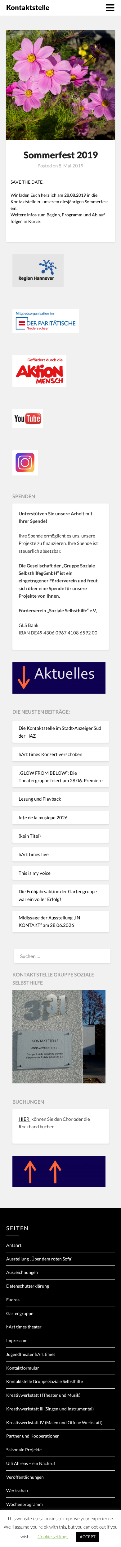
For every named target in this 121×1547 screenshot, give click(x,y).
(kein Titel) (30, 836)
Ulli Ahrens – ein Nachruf (30, 1463)
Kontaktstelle (27, 7)
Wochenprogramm (24, 1504)
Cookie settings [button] (53, 1536)
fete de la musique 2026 (43, 817)
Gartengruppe (19, 1313)
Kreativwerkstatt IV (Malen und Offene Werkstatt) (54, 1422)
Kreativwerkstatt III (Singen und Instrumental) (50, 1408)
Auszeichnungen (22, 1272)
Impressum (17, 1340)
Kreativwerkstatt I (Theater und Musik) (43, 1395)
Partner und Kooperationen (33, 1436)
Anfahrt (13, 1245)
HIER (24, 1119)
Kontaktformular (22, 1368)
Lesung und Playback (40, 799)
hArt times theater (24, 1326)
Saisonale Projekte (24, 1449)
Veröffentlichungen (25, 1477)
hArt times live (34, 854)
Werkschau (17, 1490)
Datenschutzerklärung (27, 1286)
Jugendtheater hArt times (30, 1354)
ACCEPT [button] (88, 1536)
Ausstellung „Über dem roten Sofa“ (39, 1258)
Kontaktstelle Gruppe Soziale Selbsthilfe (44, 1381)
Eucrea (13, 1299)
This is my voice (35, 873)
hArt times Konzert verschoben (50, 754)
